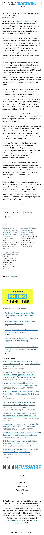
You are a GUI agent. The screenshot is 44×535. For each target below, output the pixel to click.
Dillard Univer (22, 21)
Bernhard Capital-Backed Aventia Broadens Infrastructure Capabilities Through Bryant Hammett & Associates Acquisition (19, 404)
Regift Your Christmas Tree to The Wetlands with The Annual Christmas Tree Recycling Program (21, 349)
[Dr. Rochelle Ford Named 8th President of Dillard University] (11, 260)
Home (22, 475)
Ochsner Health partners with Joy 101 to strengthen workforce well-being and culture (20, 384)
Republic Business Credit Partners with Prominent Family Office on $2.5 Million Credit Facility (21, 425)
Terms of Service (22, 490)
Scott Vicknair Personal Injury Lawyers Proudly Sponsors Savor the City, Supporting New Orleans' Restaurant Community (21, 363)
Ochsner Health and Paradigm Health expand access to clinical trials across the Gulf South (20, 414)
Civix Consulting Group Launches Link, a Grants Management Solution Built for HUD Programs (20, 442)
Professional (15, 276)
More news (6, 457)
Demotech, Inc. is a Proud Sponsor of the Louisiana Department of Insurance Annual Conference (22, 433)
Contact (22, 483)
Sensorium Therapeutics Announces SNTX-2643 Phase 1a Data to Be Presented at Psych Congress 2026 (21, 393)
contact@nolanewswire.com (15, 520)
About (22, 479)
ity (28, 21)
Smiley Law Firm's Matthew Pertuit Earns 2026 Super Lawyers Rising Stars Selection (20, 450)
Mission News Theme (16, 532)
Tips (22, 494)
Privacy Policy (22, 486)
